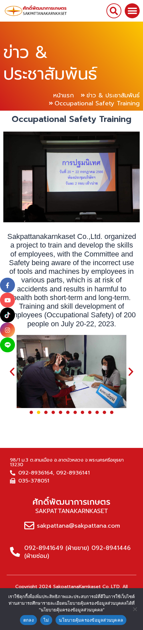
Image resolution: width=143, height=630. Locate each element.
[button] (113, 10)
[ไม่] (134, 609)
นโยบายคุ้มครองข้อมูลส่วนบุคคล (91, 620)
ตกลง (28, 620)
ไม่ (46, 620)
